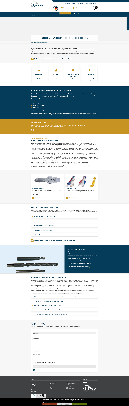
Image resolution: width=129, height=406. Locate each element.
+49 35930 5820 (35, 387)
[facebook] (84, 382)
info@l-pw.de (34, 391)
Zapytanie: (35, 331)
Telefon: (34, 346)
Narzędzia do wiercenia (65, 13)
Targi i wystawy (80, 3)
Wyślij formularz (39, 369)
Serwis (84, 13)
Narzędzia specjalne (76, 13)
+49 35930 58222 (35, 389)
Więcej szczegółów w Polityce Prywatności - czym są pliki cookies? (54, 402)
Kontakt (95, 3)
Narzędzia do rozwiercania (52, 13)
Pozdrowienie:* (36, 336)
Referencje (74, 3)
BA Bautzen (77, 7)
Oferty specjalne (67, 3)
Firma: (34, 341)
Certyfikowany (66, 7)
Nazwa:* (66, 336)
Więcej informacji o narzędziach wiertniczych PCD (78, 266)
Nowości (33, 15)
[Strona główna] (37, 8)
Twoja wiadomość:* (36, 354)
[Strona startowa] (32, 13)
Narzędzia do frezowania (39, 13)
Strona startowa (34, 42)
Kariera (86, 3)
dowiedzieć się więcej (39, 197)
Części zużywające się (92, 13)
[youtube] (86, 382)
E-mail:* (66, 346)
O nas (90, 3)
